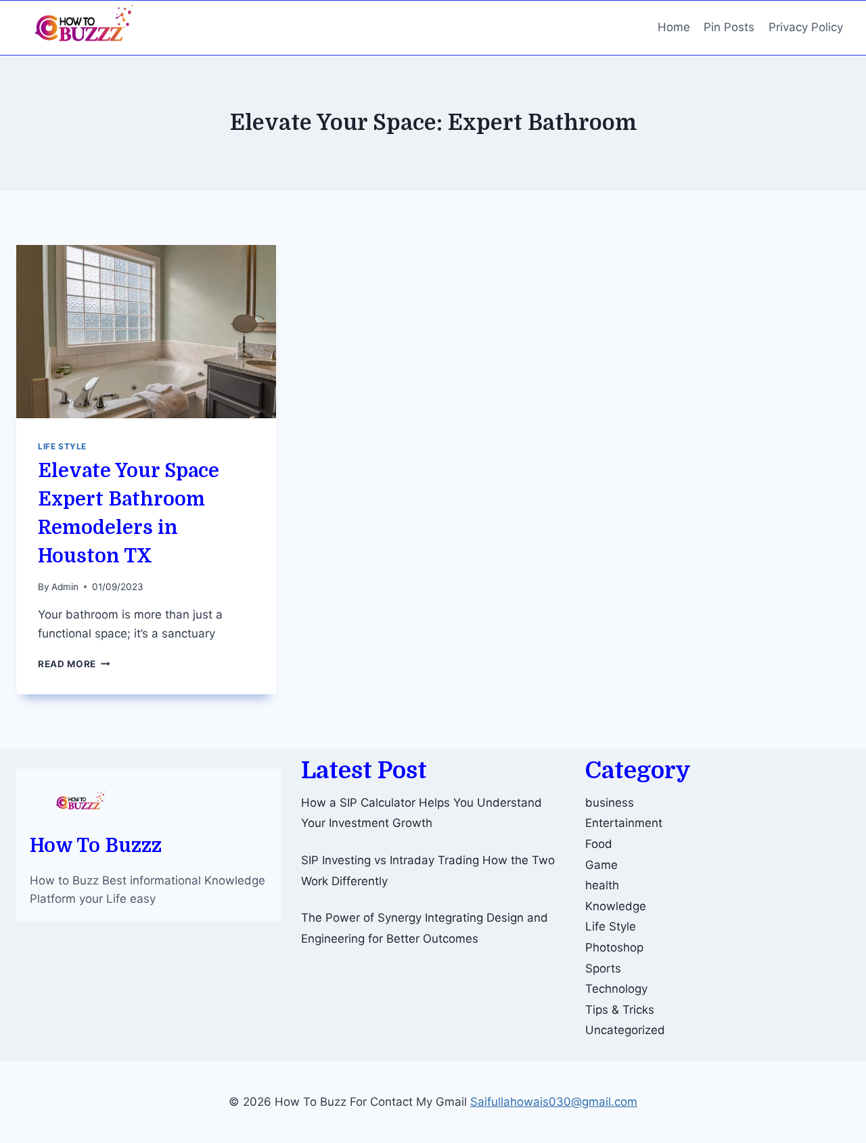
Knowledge (615, 906)
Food (598, 844)
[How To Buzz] (84, 28)
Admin (64, 586)
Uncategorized (625, 1030)
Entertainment (623, 823)
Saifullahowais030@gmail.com (553, 1101)
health (602, 885)
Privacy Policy (806, 27)
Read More (74, 663)
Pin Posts (729, 27)
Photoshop (614, 947)
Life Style (62, 446)
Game (601, 865)
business (609, 802)
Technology (616, 988)
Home (674, 27)
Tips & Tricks (619, 1009)
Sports (603, 968)
